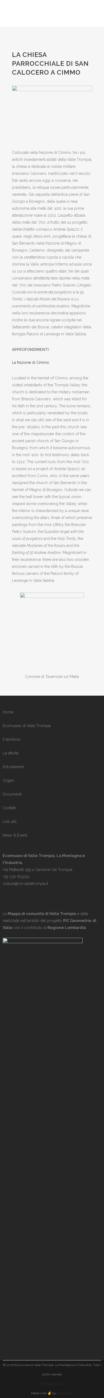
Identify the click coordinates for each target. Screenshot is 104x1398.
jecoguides (65, 1393)
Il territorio (11, 739)
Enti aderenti (13, 767)
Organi (8, 780)
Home (8, 712)
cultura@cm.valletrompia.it (25, 883)
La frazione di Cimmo (30, 362)
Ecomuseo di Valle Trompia (27, 726)
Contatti (9, 808)
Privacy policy (52, 1384)
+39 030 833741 (16, 876)
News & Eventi (15, 835)
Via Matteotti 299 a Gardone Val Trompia (37, 869)
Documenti (12, 794)
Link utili (10, 821)
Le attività (10, 753)
